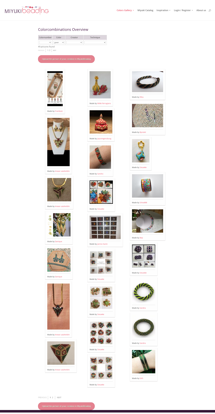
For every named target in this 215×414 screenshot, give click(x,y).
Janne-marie (102, 244)
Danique (58, 241)
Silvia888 (143, 202)
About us (201, 10)
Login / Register (182, 10)
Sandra (100, 174)
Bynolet (143, 132)
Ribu (142, 97)
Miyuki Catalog (145, 10)
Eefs (141, 378)
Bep (141, 238)
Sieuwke (100, 209)
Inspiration (162, 10)
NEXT (54, 50)
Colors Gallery (124, 10)
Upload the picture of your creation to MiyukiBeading (66, 59)
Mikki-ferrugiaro (104, 103)
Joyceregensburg (104, 138)
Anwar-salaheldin (62, 171)
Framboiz (59, 111)
